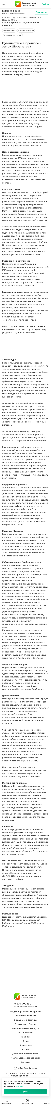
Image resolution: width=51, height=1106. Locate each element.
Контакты (25, 1062)
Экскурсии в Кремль (25, 1015)
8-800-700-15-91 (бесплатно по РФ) (27, 1073)
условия (19, 1086)
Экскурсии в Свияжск (25, 1020)
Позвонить (41, 12)
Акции (25, 1049)
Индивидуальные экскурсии (25, 1011)
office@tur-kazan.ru (27, 1068)
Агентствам (26, 1045)
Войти (45, 4)
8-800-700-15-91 (11, 11)
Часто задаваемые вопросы (25, 1058)
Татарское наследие (12, 35)
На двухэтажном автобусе (25, 1028)
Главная (25, 1037)
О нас (25, 1041)
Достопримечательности (25, 1053)
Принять (26, 1092)
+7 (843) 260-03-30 (19, 1076)
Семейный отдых (26, 30)
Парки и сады (9, 30)
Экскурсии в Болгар (25, 1024)
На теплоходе (25, 1032)
